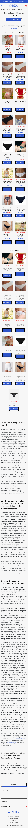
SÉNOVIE (20, 73)
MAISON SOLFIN (20, 46)
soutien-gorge (11, 742)
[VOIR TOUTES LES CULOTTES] (14, 21)
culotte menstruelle (19, 738)
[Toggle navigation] (26, 6)
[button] (14, 28)
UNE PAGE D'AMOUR (7, 179)
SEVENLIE (7, 46)
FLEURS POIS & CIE (7, 73)
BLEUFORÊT (7, 232)
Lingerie (14, 9)
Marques (3, 9)
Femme (8, 9)
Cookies (14, 820)
